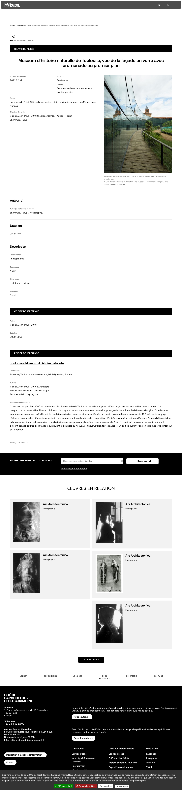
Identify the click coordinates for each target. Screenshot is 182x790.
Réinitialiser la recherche (74, 468)
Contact (158, 676)
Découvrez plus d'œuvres (24, 40)
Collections (21, 25)
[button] (142, 461)
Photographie (17, 258)
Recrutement (78, 765)
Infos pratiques (104, 677)
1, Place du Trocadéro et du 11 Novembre (26, 710)
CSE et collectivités (119, 758)
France (8, 715)
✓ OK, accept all (63, 786)
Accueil (12, 25)
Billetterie (131, 676)
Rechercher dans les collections (31, 460)
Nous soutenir (81, 716)
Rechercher (168, 5)
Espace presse (116, 753)
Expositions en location (121, 767)
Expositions (50, 676)
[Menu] (175, 4)
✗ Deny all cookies (85, 786)
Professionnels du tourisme (123, 762)
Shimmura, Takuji (18, 119)
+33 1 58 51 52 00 (14, 723)
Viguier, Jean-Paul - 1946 (23, 115)
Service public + (80, 753)
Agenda (23, 676)
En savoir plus (122, 786)
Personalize (106, 786)
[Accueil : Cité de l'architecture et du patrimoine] (80, 5)
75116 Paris (10, 712)
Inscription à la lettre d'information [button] (24, 754)
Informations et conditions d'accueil (23, 740)
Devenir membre (82, 738)
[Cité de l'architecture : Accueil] (18, 702)
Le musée (77, 676)
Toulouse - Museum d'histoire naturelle (37, 363)
